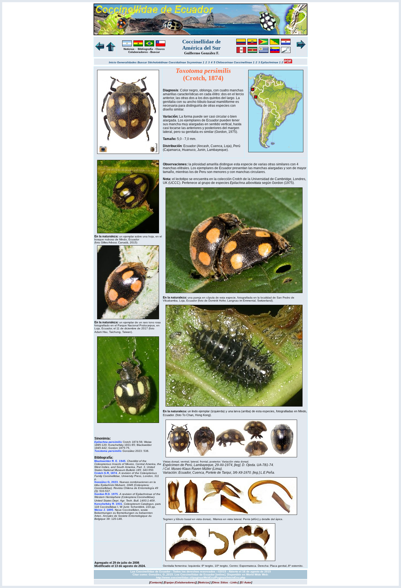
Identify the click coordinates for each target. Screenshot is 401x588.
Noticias (129, 48)
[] (156, 582)
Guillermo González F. (201, 53)
